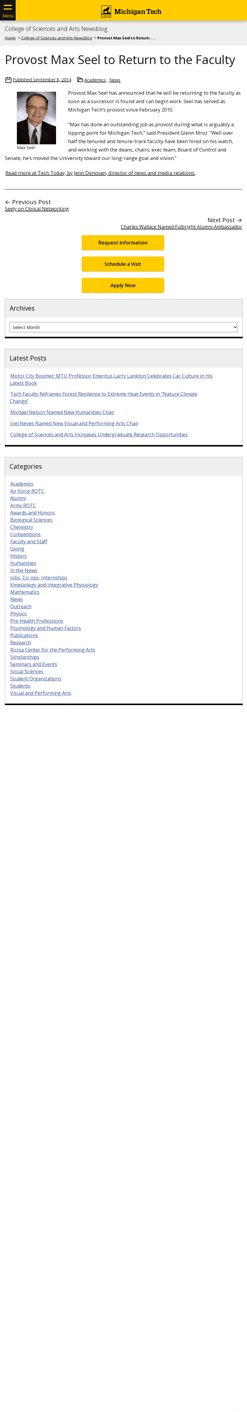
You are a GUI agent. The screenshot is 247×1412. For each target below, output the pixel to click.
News (114, 80)
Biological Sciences (31, 520)
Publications (24, 635)
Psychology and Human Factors (45, 628)
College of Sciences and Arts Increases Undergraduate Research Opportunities (99, 434)
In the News (23, 570)
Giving (17, 548)
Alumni (18, 498)
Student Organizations (35, 678)
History (18, 556)
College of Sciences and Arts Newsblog (56, 28)
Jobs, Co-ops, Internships (38, 577)
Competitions (25, 534)
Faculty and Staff (28, 541)
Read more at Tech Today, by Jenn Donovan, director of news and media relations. (100, 172)
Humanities (23, 563)
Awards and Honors (32, 512)
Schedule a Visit (123, 264)
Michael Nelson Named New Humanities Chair (62, 412)
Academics (95, 80)
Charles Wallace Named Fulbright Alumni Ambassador (181, 226)
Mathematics (24, 592)
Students (20, 686)
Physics (18, 613)
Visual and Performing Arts (40, 693)
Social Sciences (26, 671)
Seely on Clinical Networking (37, 208)
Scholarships (24, 657)
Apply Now (123, 285)
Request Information (123, 242)
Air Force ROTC (27, 491)
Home (10, 38)
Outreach (20, 606)
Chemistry (21, 527)
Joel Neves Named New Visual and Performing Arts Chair (74, 423)
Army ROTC (23, 505)
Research (20, 642)
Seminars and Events (33, 664)
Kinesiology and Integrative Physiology (54, 585)
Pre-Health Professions (36, 621)
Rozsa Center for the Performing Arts (52, 649)
